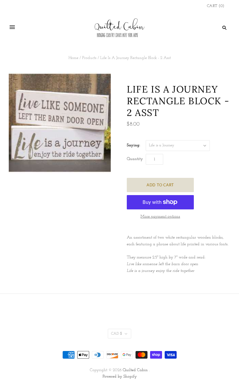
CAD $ (116, 334)
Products (89, 58)
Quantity (135, 159)
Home (73, 58)
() (215, 6)
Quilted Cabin (135, 370)
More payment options (160, 216)
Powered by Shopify (120, 376)
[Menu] (12, 27)
